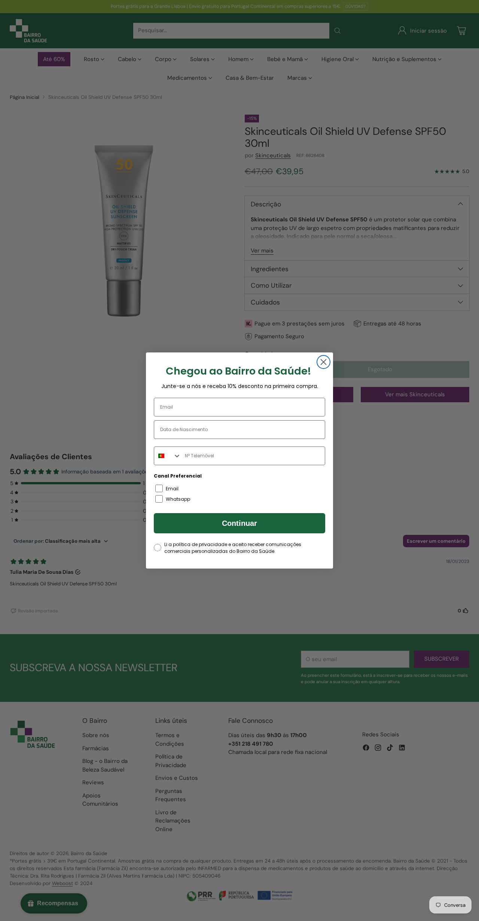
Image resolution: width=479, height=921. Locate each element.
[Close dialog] (323, 362)
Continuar (239, 523)
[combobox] (167, 456)
